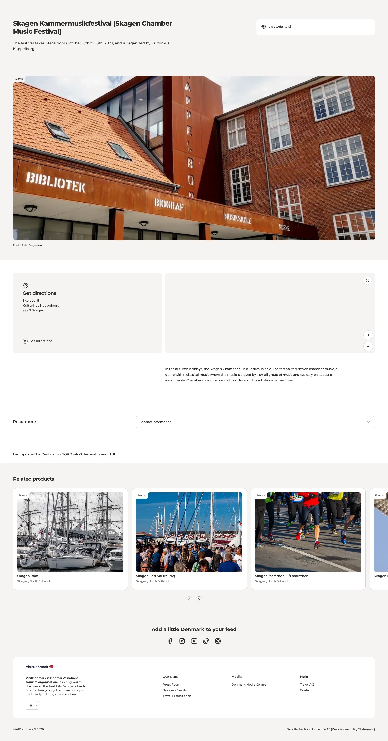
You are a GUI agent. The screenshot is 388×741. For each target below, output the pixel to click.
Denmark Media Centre (249, 684)
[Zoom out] (368, 346)
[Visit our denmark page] (170, 641)
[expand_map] (367, 280)
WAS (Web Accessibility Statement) (349, 729)
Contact (306, 690)
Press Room (171, 684)
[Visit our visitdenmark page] (194, 641)
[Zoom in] (368, 335)
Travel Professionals (177, 696)
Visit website (278, 26)
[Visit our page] (182, 641)
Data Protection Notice (303, 729)
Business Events (175, 690)
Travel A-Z (307, 684)
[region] (270, 313)
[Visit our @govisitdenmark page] (206, 641)
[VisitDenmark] (40, 667)
